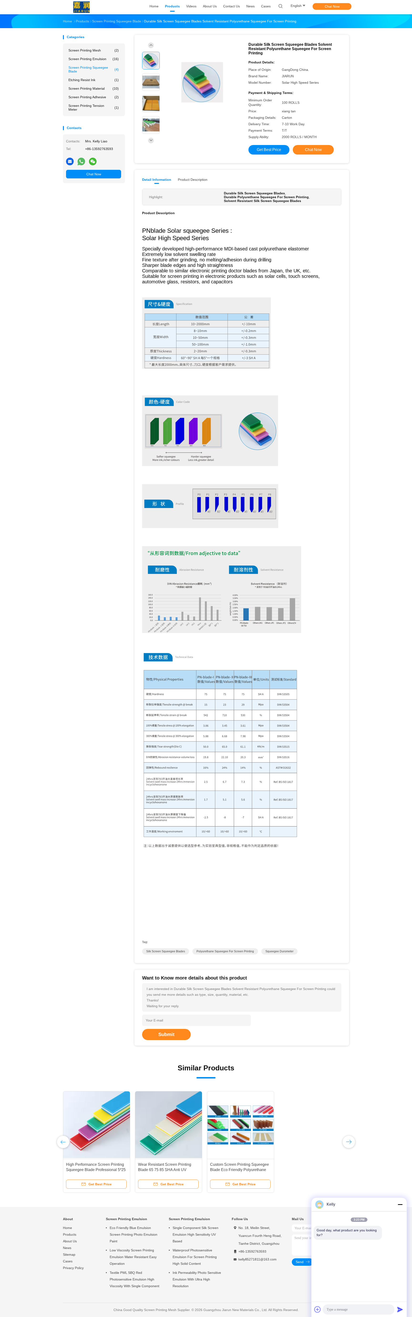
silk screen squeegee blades (165, 951)
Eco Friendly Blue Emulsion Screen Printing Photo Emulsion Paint (133, 1234)
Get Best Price (269, 150)
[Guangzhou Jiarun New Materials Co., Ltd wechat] (93, 161)
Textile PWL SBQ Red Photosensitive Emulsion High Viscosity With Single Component (134, 1279)
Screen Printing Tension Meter (93, 107)
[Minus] (400, 1204)
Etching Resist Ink (93, 80)
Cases (67, 1261)
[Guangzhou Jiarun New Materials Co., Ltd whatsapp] (81, 161)
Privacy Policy (73, 1268)
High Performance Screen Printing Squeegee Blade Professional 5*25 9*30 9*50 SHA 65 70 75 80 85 (96, 1169)
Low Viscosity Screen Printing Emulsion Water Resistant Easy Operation (133, 1256)
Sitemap (69, 1254)
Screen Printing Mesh (93, 50)
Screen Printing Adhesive (93, 97)
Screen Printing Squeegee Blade (93, 69)
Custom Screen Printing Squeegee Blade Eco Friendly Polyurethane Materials (239, 1169)
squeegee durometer (279, 951)
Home (67, 1228)
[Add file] (317, 1309)
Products (69, 1234)
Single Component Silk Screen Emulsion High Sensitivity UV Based (195, 1234)
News (67, 1248)
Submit (166, 1034)
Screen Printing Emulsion (93, 59)
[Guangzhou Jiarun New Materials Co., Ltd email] (70, 161)
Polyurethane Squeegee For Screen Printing (225, 951)
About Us (70, 1241)
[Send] (400, 1309)
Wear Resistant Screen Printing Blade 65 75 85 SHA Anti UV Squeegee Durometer (164, 1169)
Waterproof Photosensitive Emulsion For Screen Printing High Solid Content (195, 1256)
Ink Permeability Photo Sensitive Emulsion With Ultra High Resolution (197, 1279)
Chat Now (332, 6)
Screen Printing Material (93, 88)
